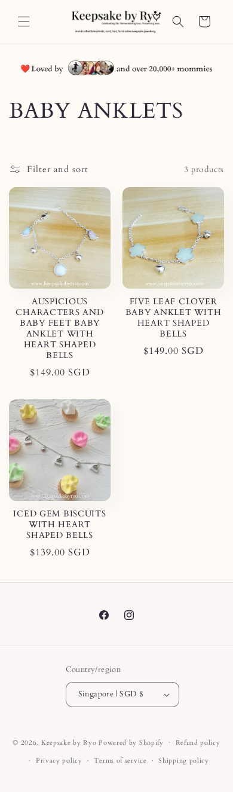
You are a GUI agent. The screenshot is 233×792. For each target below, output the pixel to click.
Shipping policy (183, 760)
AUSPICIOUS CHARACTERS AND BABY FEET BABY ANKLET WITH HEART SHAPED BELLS (59, 328)
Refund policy (198, 742)
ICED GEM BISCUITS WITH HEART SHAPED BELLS (59, 525)
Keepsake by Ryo (69, 742)
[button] (24, 21)
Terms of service (120, 760)
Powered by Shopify (131, 742)
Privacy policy (59, 760)
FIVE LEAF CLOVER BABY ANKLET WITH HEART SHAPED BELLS (173, 318)
